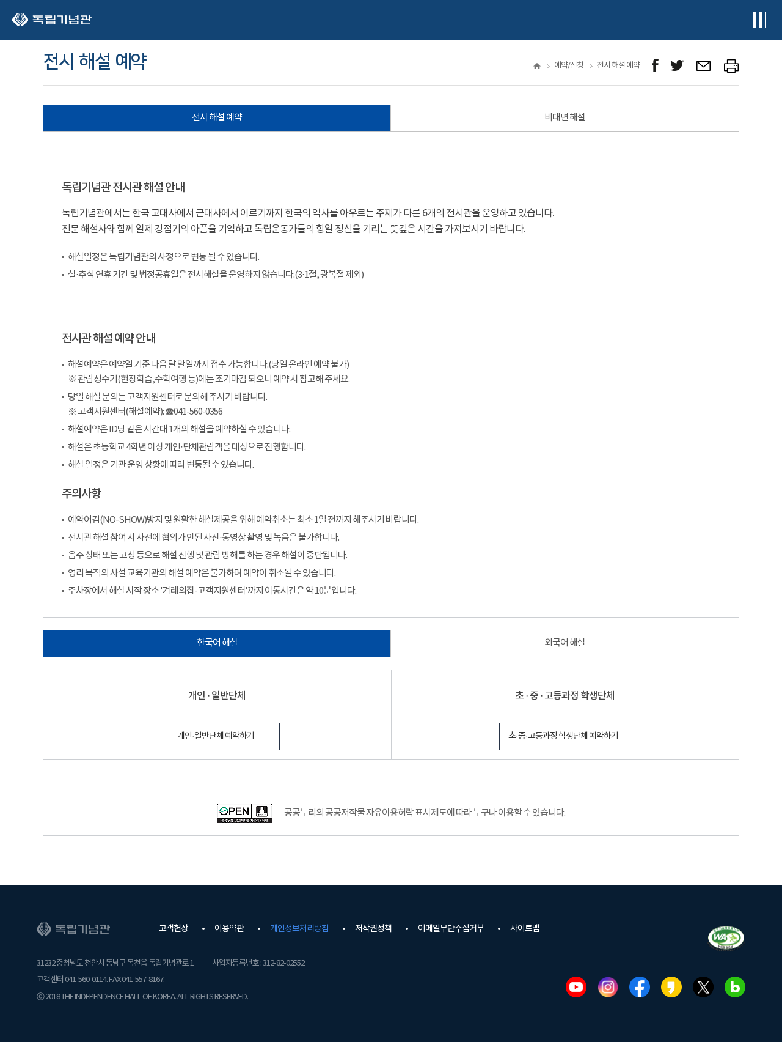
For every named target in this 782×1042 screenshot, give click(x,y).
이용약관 (229, 929)
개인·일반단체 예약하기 (215, 736)
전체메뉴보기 (759, 20)
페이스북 (639, 987)
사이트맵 (524, 929)
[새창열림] (655, 65)
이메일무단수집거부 (451, 929)
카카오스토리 (671, 987)
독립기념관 (52, 20)
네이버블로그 (735, 987)
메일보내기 (704, 65)
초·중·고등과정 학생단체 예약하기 (563, 736)
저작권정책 (373, 929)
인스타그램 (607, 987)
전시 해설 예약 (217, 118)
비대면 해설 (564, 118)
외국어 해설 (564, 643)
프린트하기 (731, 65)
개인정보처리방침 (299, 929)
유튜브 (576, 987)
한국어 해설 (217, 643)
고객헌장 (173, 929)
